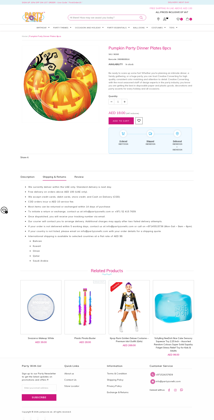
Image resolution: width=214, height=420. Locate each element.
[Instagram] (175, 390)
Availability (116, 64)
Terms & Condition (117, 373)
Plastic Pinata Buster (85, 338)
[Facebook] (169, 390)
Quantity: (113, 96)
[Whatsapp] (181, 390)
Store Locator (71, 386)
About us (69, 373)
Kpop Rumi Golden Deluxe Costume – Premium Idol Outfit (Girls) (129, 340)
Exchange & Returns (117, 392)
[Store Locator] (158, 19)
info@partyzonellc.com (97, 211)
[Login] (164, 19)
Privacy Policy (114, 386)
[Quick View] (38, 328)
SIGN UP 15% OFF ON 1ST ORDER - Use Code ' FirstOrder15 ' (52, 2)
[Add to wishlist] (31, 327)
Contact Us (70, 379)
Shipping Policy (115, 379)
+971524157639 (164, 374)
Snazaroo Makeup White (41, 338)
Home (25, 36)
